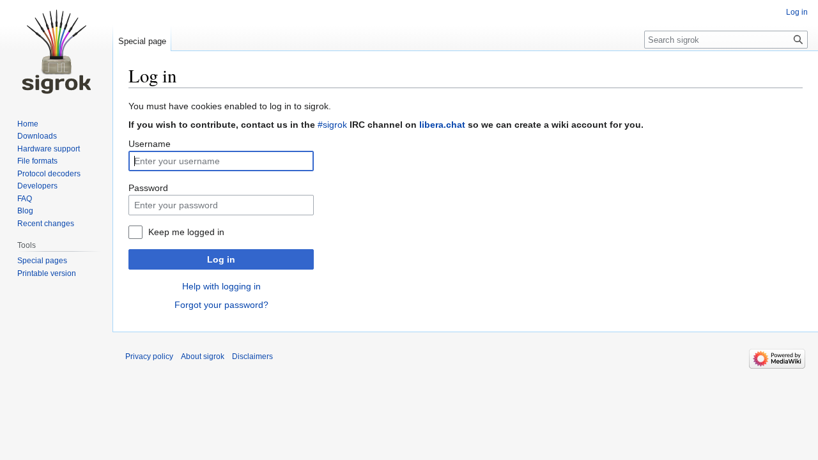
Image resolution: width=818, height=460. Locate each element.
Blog (25, 210)
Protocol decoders (49, 173)
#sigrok (332, 124)
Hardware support (48, 148)
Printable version (46, 273)
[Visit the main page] (56, 51)
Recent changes (45, 223)
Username (149, 144)
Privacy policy (149, 356)
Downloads (37, 136)
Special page (142, 41)
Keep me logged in (186, 232)
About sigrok (202, 356)
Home (27, 123)
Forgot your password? (221, 305)
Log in (221, 259)
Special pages (42, 260)
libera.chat (442, 124)
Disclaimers (252, 356)
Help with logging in (221, 286)
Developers (37, 185)
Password (148, 188)
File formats (37, 161)
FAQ (24, 198)
